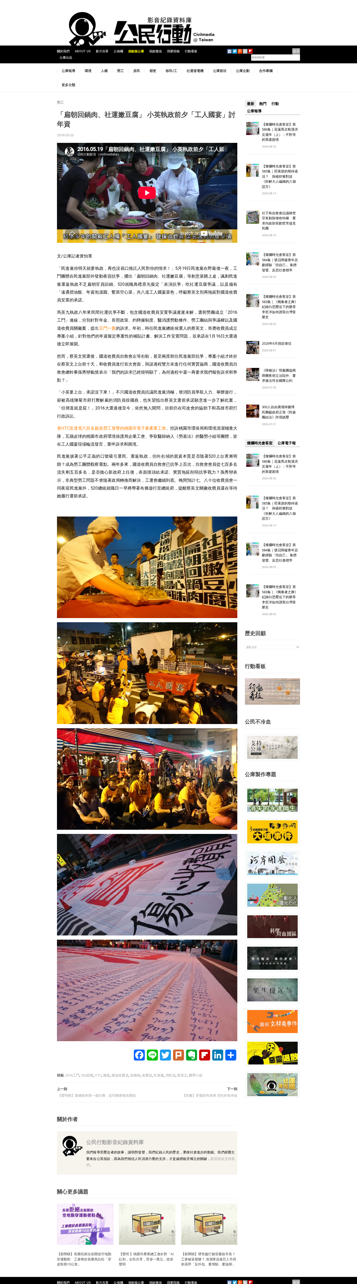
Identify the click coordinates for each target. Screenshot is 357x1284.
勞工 (120, 70)
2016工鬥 (72, 1075)
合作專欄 (266, 70)
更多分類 (68, 84)
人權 (104, 70)
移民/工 (171, 70)
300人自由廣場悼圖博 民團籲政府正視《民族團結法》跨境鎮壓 (280, 412)
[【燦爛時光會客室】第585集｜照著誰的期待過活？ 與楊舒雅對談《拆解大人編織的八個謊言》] (252, 170)
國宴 (106, 1075)
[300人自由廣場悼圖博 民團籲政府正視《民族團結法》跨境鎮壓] (252, 411)
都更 (152, 70)
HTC (98, 1075)
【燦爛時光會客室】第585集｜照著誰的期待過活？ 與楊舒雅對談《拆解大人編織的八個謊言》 (280, 176)
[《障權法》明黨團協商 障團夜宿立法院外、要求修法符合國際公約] (252, 374)
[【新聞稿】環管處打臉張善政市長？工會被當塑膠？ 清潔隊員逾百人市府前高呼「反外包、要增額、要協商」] (209, 1224)
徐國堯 (135, 1075)
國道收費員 (120, 1075)
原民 (136, 70)
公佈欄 (118, 51)
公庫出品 (66, 57)
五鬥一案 (107, 328)
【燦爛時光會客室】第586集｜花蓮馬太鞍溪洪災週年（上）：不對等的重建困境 (280, 132)
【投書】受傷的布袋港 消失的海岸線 (209, 1095)
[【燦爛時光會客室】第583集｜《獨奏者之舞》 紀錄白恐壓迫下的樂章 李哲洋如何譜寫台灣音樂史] (252, 300)
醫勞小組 (196, 1075)
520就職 (87, 1075)
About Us (83, 51)
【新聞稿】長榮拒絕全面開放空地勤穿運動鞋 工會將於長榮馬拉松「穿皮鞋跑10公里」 (84, 1259)
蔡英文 (182, 1075)
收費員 (147, 1075)
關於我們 (63, 51)
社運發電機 (195, 70)
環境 (88, 70)
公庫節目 (220, 70)
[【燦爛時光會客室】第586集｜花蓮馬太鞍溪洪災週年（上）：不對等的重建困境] (252, 128)
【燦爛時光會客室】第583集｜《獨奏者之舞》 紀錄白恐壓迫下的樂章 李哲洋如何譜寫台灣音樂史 (280, 306)
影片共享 (102, 51)
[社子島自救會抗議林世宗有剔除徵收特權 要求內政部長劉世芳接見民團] (252, 217)
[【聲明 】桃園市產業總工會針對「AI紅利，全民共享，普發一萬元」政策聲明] (147, 1224)
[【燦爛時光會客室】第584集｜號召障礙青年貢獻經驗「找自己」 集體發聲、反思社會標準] (252, 259)
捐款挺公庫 (136, 51)
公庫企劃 (243, 70)
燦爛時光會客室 (260, 443)
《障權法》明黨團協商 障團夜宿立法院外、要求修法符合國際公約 (280, 375)
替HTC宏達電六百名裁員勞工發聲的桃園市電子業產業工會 (111, 428)
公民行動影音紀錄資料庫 (115, 1142)
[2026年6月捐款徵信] (252, 347)
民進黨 (159, 1075)
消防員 (170, 1075)
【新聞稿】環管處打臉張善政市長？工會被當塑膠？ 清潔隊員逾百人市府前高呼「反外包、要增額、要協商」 (208, 1259)
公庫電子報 (287, 443)
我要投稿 (173, 51)
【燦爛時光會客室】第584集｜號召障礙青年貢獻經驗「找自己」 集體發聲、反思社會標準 (280, 262)
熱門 (263, 104)
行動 (275, 104)
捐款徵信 (155, 51)
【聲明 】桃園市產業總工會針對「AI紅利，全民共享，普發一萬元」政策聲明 (146, 1259)
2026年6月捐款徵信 (276, 343)
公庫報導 (68, 70)
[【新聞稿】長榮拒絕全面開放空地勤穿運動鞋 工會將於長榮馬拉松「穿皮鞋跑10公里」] (85, 1224)
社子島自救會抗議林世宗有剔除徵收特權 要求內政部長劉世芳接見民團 (279, 221)
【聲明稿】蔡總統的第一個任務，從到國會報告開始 (96, 1095)
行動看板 (191, 51)
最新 (250, 104)
